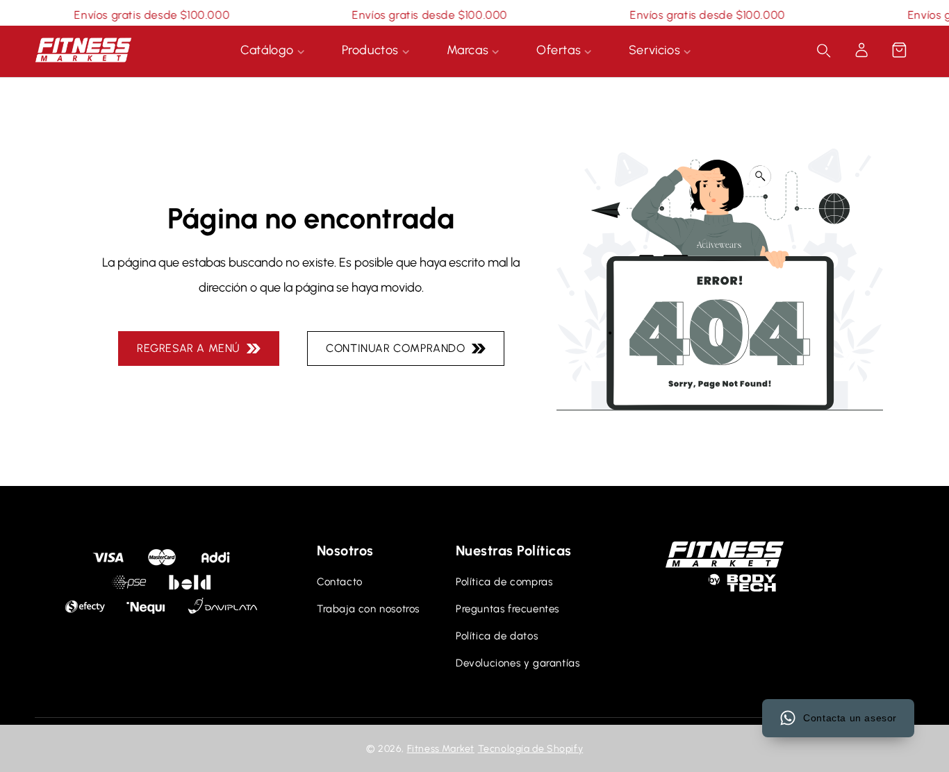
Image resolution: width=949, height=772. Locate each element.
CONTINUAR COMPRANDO (399, 348)
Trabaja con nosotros (368, 609)
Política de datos (497, 636)
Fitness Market (440, 749)
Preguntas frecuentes (507, 609)
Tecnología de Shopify (531, 749)
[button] (899, 50)
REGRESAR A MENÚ (192, 348)
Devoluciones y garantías (517, 663)
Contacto (340, 582)
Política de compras (504, 582)
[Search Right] (824, 51)
